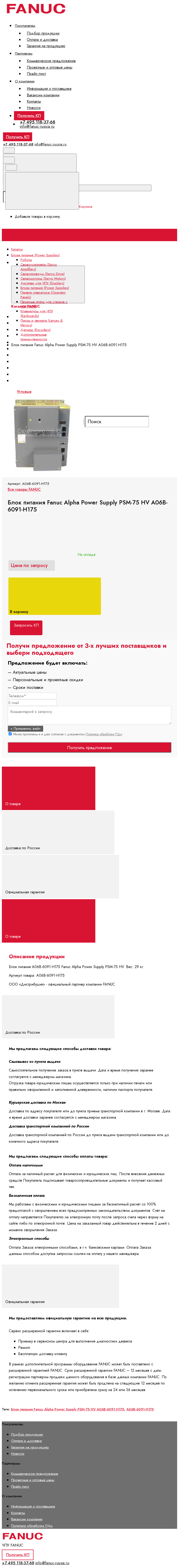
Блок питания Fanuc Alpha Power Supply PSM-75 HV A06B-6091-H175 (67, 1409)
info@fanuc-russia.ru (37, 126)
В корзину (19, 611)
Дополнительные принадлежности (34, 337)
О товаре (13, 804)
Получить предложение (89, 748)
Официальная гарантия (25, 892)
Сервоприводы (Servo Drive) (43, 273)
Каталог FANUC (98, 262)
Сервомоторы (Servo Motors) (43, 278)
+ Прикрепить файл (25, 728)
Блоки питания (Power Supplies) (45, 287)
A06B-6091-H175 (140, 1409)
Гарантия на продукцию (46, 46)
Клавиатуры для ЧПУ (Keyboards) (37, 313)
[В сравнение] (37, 390)
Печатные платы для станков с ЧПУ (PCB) (44, 304)
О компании (24, 81)
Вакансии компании (43, 95)
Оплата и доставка (42, 39)
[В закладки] (108, 390)
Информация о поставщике (49, 88)
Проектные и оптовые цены (49, 67)
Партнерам (23, 53)
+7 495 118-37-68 (37, 122)
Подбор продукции (43, 33)
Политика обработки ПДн (104, 734)
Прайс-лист (36, 73)
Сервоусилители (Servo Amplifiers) (45, 323)
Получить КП (29, 115)
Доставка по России (23, 848)
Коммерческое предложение (51, 60)
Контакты (34, 101)
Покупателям (25, 25)
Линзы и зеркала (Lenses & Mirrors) (42, 323)
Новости (34, 107)
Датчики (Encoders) (36, 329)
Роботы (26, 259)
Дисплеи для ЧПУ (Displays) (42, 283)
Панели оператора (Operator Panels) (47, 355)
